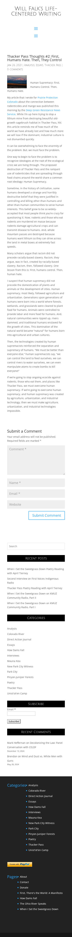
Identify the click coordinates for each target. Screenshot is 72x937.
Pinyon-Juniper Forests (20, 677)
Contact (24, 882)
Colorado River (15, 634)
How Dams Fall (15, 650)
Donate (24, 887)
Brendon (12, 756)
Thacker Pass (53, 65)
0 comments (15, 69)
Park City (12, 671)
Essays (39, 65)
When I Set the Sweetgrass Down (39, 909)
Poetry (11, 682)
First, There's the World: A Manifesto (41, 893)
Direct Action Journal (19, 639)
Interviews (13, 655)
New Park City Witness (20, 666)
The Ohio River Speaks (33, 903)
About (23, 876)
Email (11, 709)
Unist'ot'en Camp (17, 693)
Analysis (29, 65)
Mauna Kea (13, 661)
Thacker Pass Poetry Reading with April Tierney (34, 588)
